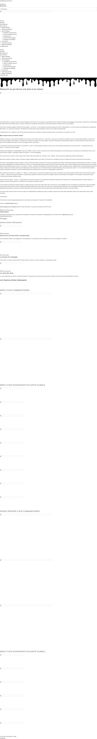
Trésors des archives (7, 29)
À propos (2, 22)
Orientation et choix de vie (9, 32)
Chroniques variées (7, 43)
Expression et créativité (9, 39)
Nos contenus (3, 26)
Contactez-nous (4, 46)
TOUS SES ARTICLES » (6, 216)
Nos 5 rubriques (6, 31)
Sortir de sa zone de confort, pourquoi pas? (15, 235)
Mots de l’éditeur (6, 27)
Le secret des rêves (6, 273)
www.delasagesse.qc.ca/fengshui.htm (9, 207)
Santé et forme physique (9, 38)
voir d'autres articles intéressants (13, 280)
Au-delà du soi (7, 36)
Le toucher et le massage (8, 257)
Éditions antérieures (7, 44)
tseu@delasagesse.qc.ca (11, 203)
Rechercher (3, 6)
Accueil (2, 21)
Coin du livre (5, 41)
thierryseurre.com (48, 214)
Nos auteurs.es (4, 24)
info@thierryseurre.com (67, 214)
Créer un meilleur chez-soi (10, 34)
